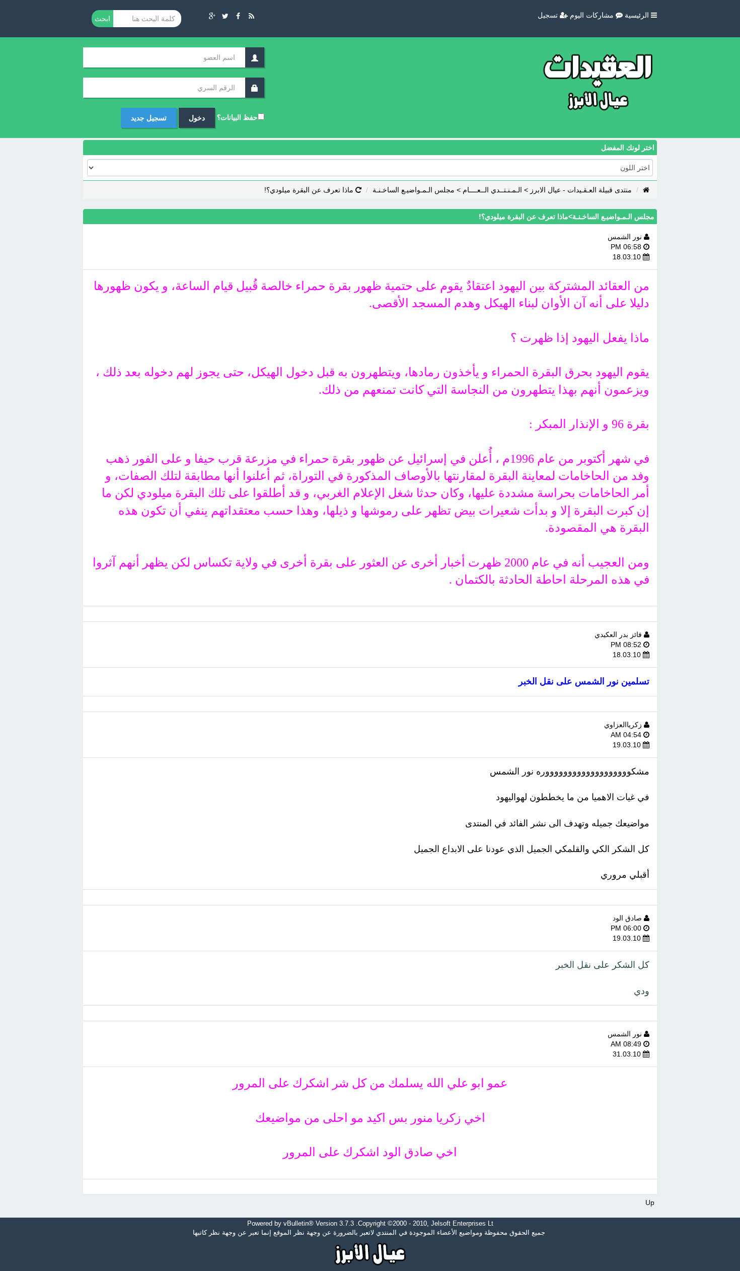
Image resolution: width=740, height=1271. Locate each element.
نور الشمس (626, 237)
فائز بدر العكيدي (619, 634)
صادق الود (628, 918)
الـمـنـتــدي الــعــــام (492, 190)
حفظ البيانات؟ (237, 117)
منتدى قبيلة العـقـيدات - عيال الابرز (581, 190)
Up (649, 1202)
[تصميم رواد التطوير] (370, 1253)
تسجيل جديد (149, 118)
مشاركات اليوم (593, 15)
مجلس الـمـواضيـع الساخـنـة (414, 190)
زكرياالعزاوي (624, 725)
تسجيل (549, 15)
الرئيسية (638, 15)
